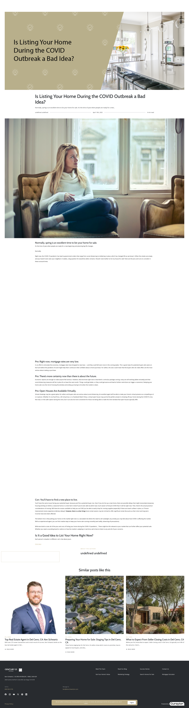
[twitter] (18, 694)
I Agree (132, 702)
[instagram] (10, 694)
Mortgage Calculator (168, 674)
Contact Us (165, 669)
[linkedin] (26, 694)
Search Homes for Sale (147, 674)
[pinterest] (22, 694)
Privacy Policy (9, 704)
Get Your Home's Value (103, 674)
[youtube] (14, 694)
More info (90, 703)
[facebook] (5, 694)
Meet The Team (100, 669)
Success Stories (145, 669)
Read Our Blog (122, 669)
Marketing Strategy (123, 674)
